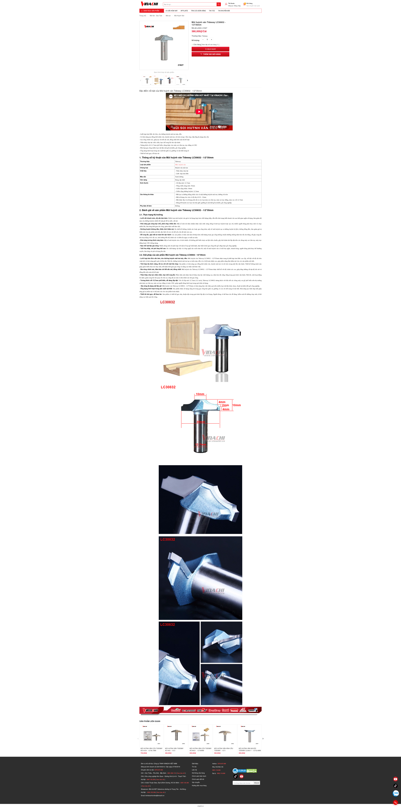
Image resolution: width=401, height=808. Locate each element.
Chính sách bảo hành (199, 776)
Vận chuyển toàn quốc (253, 6)
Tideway (204, 36)
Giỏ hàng (249, 3)
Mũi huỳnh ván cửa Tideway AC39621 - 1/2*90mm (200, 749)
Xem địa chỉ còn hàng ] (210, 44)
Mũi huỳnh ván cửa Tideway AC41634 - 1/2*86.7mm (151, 749)
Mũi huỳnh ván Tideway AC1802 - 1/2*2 (174, 749)
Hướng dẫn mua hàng (199, 785)
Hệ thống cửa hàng (198, 773)
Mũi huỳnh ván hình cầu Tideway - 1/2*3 (223, 749)
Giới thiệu (195, 763)
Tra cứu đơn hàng (198, 11)
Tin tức (194, 767)
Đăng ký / (231, 6)
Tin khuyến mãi (224, 11)
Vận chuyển (196, 782)
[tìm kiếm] (219, 4)
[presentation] (140, 80)
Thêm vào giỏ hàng (212, 54)
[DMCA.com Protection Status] (251, 771)
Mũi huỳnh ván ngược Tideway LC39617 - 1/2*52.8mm (250, 749)
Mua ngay (211, 49)
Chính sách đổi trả (198, 779)
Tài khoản (231, 3)
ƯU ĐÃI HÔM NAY (172, 11)
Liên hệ (194, 770)
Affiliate (184, 11)
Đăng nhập (237, 6)
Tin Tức (212, 11)
